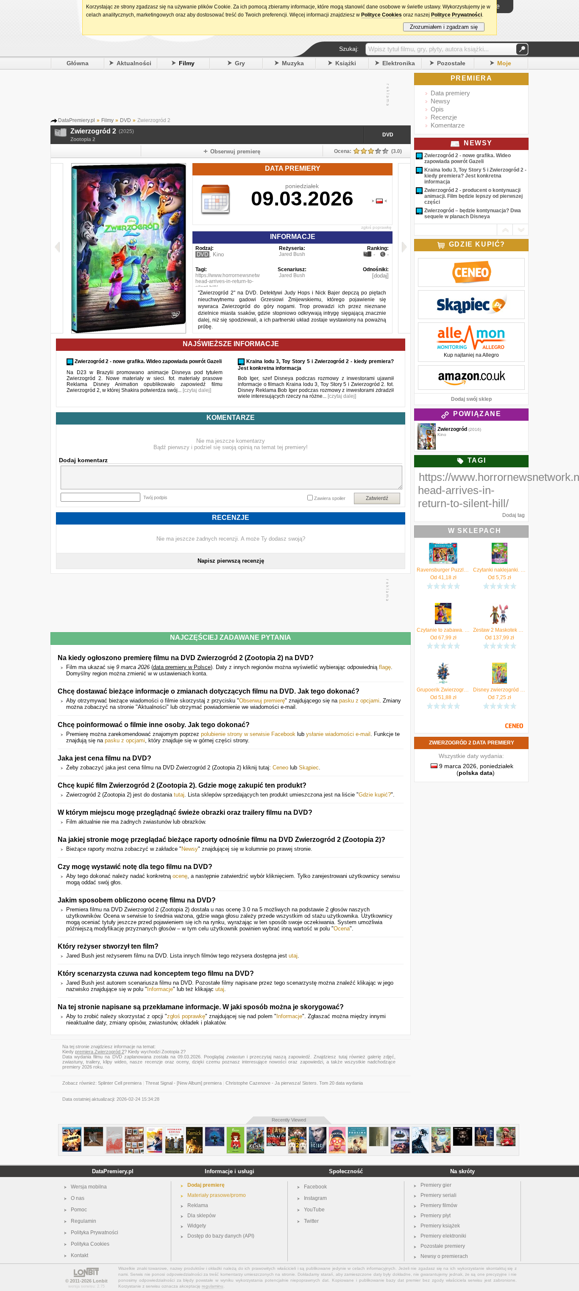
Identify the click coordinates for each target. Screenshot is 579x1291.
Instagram (315, 1198)
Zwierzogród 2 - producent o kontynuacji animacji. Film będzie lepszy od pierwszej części (473, 196)
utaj (293, 955)
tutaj (179, 794)
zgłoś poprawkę (376, 227)
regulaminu (212, 1286)
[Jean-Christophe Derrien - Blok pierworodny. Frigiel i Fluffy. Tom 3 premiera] (441, 1130)
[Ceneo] (471, 263)
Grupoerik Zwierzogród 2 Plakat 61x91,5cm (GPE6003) (443, 690)
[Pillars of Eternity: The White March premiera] (400, 1130)
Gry (240, 63)
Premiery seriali (438, 1195)
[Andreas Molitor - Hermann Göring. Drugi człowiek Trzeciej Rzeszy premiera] (174, 1130)
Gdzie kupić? (375, 794)
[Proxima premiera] (357, 1130)
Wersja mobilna (89, 1187)
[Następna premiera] (404, 248)
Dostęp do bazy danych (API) (220, 1236)
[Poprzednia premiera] (57, 248)
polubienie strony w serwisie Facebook (248, 734)
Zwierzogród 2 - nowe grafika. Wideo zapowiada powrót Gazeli (467, 158)
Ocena (342, 928)
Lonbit (100, 1280)
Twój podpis (155, 497)
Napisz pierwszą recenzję (231, 561)
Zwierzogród (452, 429)
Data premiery (450, 93)
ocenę (180, 876)
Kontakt (79, 1255)
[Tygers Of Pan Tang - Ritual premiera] (463, 1130)
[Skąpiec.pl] (471, 295)
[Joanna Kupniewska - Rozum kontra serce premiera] (337, 1130)
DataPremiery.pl (113, 1171)
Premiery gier (435, 1185)
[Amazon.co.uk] (471, 370)
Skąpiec (309, 767)
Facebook (315, 1187)
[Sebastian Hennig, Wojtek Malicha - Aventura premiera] (134, 1130)
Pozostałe (451, 63)
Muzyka (293, 63)
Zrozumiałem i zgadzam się (443, 27)
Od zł (443, 577)
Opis (437, 109)
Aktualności (134, 63)
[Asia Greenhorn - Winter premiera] (420, 1130)
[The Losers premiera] (72, 1130)
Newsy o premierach (444, 1256)
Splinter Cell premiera (120, 1083)
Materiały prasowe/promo (216, 1195)
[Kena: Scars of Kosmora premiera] (255, 1130)
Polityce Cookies (381, 15)
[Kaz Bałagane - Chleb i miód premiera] (215, 1130)
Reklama (197, 1205)
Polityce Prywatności (456, 15)
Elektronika (398, 63)
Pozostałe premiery (442, 1246)
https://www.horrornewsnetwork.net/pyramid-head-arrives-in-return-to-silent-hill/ (246, 281)
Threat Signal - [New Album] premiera (183, 1083)
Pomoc (79, 1210)
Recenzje (444, 117)
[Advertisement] (230, 95)
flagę (385, 667)
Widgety (196, 1226)
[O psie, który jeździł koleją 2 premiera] (297, 1130)
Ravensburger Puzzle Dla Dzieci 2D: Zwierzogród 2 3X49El (443, 570)
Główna (78, 63)
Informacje (160, 989)
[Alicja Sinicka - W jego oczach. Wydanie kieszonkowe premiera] (318, 1130)
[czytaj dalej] (197, 390)
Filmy (187, 63)
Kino (218, 254)
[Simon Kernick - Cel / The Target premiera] (194, 1130)
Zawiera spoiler (329, 498)
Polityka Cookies (90, 1244)
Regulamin (83, 1221)
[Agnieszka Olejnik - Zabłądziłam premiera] (154, 1130)
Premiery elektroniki (443, 1236)
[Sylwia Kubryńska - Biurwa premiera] (235, 1130)
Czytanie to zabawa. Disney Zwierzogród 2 (443, 630)
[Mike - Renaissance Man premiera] (379, 1130)
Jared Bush (292, 254)
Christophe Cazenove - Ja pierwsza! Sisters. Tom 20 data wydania (294, 1083)
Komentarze (448, 125)
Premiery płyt (435, 1216)
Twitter (311, 1221)
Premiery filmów (438, 1205)
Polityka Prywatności (94, 1232)
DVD (387, 135)
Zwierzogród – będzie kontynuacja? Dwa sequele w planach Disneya (472, 213)
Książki (345, 63)
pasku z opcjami (359, 700)
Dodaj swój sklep (471, 399)
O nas (77, 1198)
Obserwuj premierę (262, 700)
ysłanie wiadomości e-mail (338, 734)
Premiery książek (440, 1226)
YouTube (314, 1210)
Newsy (189, 849)
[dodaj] (380, 275)
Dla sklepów (201, 1216)
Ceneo (280, 767)
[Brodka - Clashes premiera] (93, 1130)
